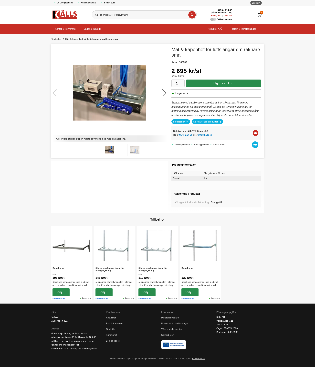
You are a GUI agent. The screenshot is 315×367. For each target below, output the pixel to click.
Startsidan (56, 39)
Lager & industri (92, 28)
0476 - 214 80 (225, 10)
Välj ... (61, 292)
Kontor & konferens (65, 28)
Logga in (256, 3)
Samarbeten (168, 335)
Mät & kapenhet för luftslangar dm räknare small (92, 39)
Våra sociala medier (171, 329)
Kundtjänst (216, 16)
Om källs (110, 329)
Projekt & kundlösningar (243, 28)
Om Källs (228, 16)
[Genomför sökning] (192, 15)
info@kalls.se (205, 134)
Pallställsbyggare (170, 317)
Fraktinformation (114, 323)
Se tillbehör (179, 122)
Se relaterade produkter (205, 122)
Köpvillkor (111, 317)
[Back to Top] (295, 360)
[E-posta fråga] (255, 133)
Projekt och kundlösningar (174, 323)
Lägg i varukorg (223, 83)
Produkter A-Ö (214, 28)
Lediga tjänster (113, 340)
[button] (164, 92)
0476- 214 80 (185, 134)
